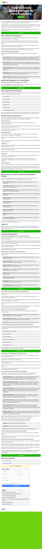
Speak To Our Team (21, 351)
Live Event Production (7, 460)
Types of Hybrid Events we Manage (9, 495)
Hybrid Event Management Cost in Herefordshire (11, 493)
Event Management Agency (24, 226)
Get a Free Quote (21, 88)
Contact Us (21, 33)
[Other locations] (37, 2)
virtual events (12, 299)
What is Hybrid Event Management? (9, 492)
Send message (16, 485)
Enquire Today (21, 231)
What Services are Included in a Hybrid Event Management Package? (15, 499)
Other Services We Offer (6, 504)
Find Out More (21, 288)
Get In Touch (21, 17)
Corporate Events (6, 96)
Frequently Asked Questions (7, 502)
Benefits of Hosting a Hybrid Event (8, 497)
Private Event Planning (7, 463)
